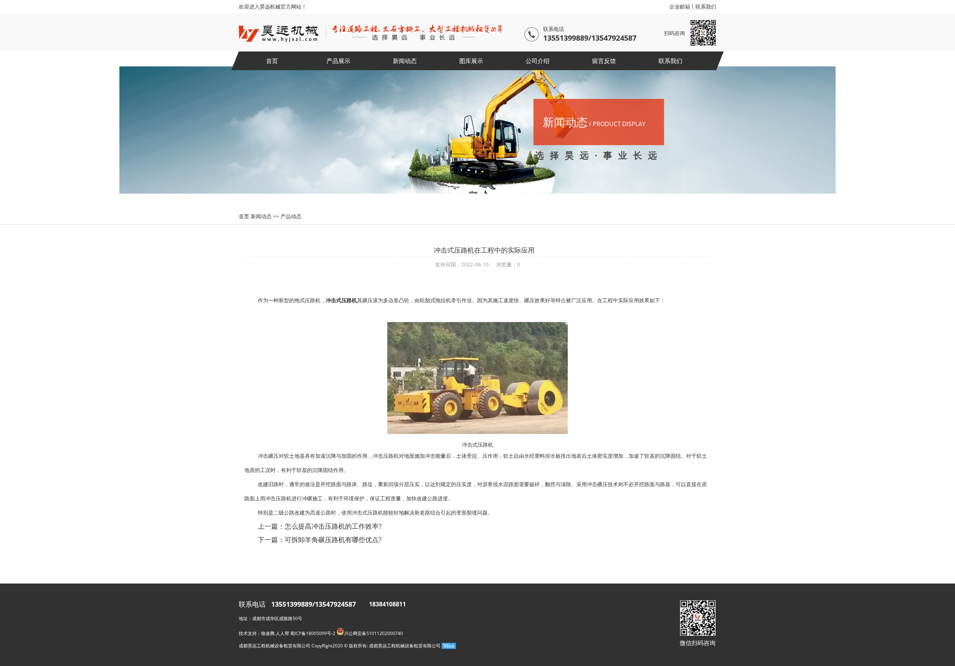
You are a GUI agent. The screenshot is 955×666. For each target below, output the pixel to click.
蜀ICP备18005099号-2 (312, 633)
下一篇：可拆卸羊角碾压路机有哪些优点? (320, 539)
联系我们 (705, 6)
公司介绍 (537, 61)
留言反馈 (604, 61)
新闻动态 (405, 61)
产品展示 (338, 61)
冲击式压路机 (341, 300)
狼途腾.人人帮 (275, 633)
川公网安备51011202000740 (373, 633)
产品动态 (291, 216)
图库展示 (471, 61)
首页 (272, 61)
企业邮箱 (679, 6)
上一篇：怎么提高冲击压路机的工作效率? (320, 526)
